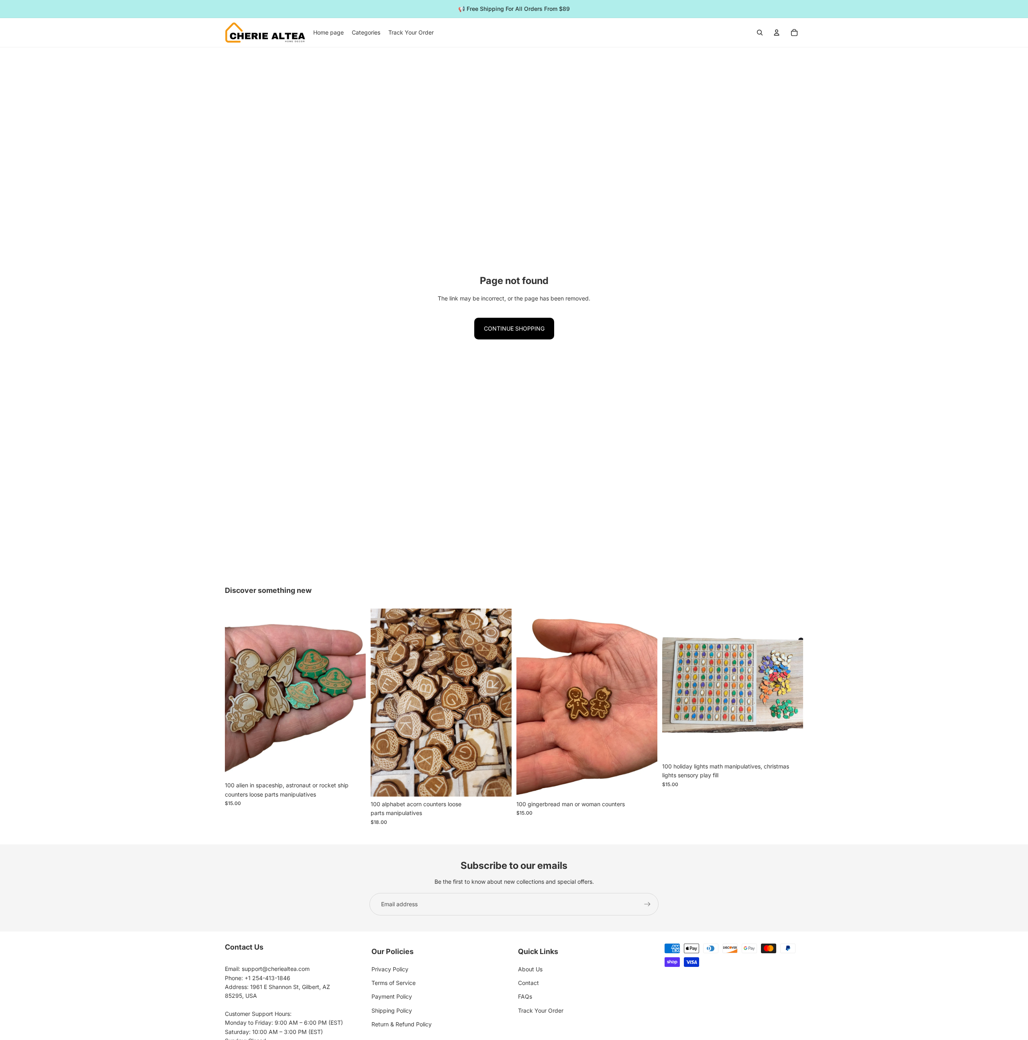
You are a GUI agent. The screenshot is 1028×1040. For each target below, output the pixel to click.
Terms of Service (393, 982)
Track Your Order (540, 1010)
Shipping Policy (391, 1010)
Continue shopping (514, 328)
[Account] (776, 32)
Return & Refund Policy (401, 1024)
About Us (530, 969)
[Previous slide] (383, 702)
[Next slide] (499, 702)
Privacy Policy (389, 969)
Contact (528, 982)
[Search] (760, 32)
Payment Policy (391, 996)
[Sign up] (647, 904)
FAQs (525, 996)
